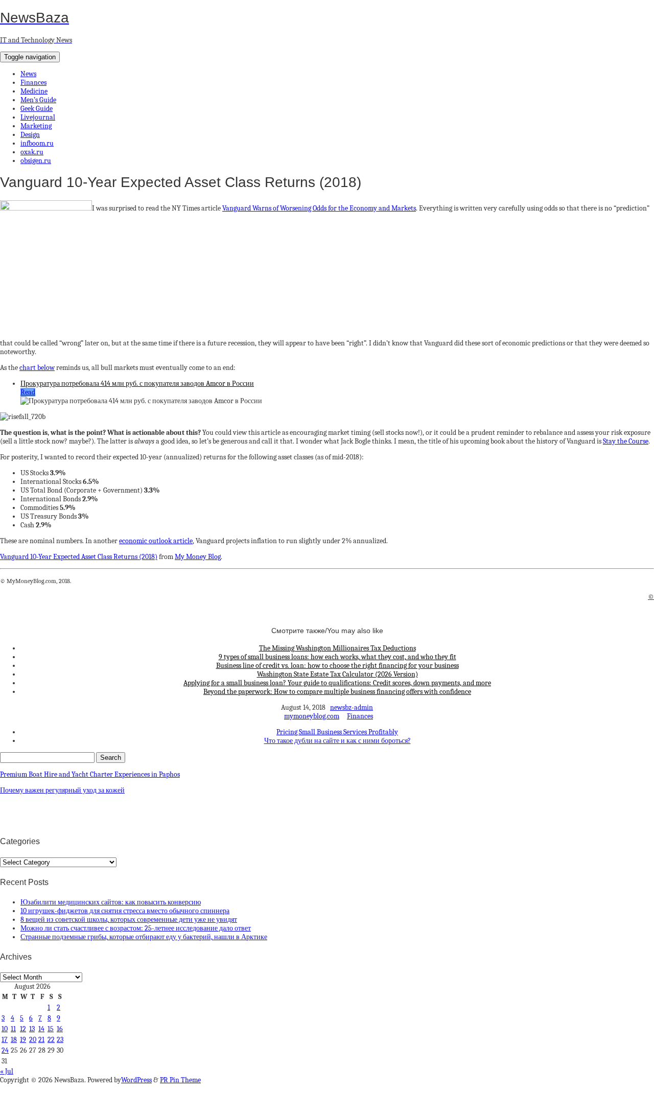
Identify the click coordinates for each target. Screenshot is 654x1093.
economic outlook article (156, 541)
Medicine (34, 91)
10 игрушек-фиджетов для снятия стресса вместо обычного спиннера (124, 910)
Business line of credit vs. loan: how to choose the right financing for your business (337, 665)
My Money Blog (198, 556)
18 (14, 1039)
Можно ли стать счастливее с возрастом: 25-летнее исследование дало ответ (135, 928)
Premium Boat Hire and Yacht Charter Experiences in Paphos (90, 774)
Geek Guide (36, 108)
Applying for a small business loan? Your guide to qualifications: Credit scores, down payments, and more (337, 683)
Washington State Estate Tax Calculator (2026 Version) (337, 674)
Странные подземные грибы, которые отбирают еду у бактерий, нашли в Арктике (143, 937)
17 (5, 1039)
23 (60, 1039)
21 (41, 1039)
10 (5, 1029)
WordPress (136, 1080)
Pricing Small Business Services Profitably (337, 732)
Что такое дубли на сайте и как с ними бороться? (337, 740)
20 (32, 1039)
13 (32, 1029)
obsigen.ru (35, 160)
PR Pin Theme (180, 1080)
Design (30, 134)
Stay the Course (625, 441)
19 (23, 1039)
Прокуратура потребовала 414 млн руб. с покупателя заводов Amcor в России (137, 383)
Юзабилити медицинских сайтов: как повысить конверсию (110, 902)
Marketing (36, 126)
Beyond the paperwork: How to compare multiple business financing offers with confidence (337, 691)
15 (51, 1029)
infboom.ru (37, 143)
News (28, 73)
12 (23, 1029)
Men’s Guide (38, 100)
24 (5, 1050)
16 (60, 1029)
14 (41, 1029)
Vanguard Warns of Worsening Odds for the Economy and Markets (319, 208)
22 (51, 1039)
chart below (37, 367)
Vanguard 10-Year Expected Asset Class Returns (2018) (78, 556)
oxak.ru (31, 152)
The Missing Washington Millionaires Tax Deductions (337, 648)
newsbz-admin (351, 707)
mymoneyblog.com (311, 716)
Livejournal (37, 117)
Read (27, 392)
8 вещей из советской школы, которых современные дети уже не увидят (128, 919)
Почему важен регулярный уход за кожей (62, 790)
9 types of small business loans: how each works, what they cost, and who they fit (337, 657)
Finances (33, 82)
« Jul (6, 1071)
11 (13, 1029)
